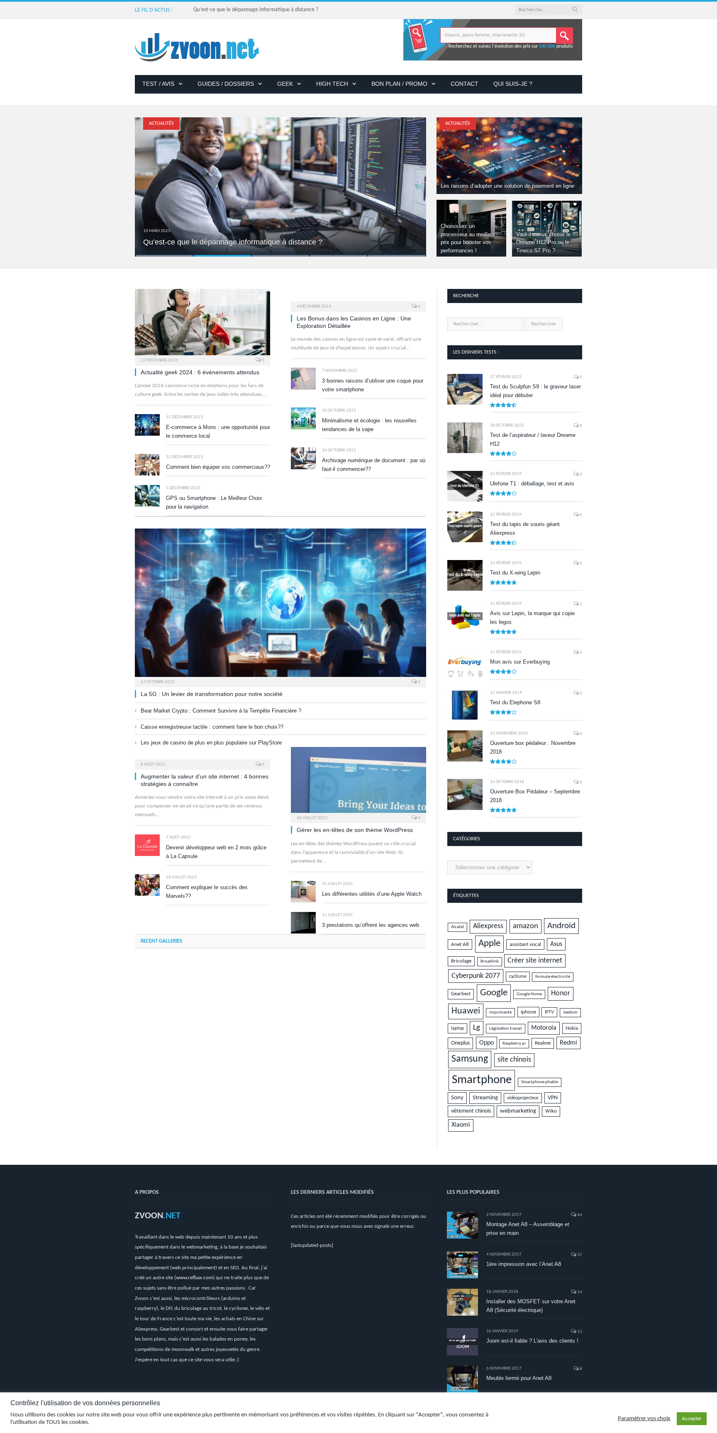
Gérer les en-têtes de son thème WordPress (355, 830)
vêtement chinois (471, 1111)
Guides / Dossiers (226, 83)
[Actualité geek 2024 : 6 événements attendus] (202, 324)
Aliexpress (488, 926)
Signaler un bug (456, 1423)
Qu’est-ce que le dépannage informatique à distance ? (255, 10)
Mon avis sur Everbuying (520, 662)
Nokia (572, 1028)
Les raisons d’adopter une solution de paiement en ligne (507, 186)
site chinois (514, 1059)
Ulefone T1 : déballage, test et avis (532, 483)
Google (493, 993)
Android (561, 925)
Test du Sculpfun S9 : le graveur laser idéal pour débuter (535, 390)
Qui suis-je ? (512, 83)
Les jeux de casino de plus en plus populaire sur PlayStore (211, 743)
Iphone (528, 1012)
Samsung (469, 1059)
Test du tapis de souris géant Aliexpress (525, 528)
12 (579, 1331)
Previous (150, 182)
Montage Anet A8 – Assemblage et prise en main (527, 1228)
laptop (457, 1028)
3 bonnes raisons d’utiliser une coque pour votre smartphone (372, 385)
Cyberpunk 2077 (475, 976)
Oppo (486, 1043)
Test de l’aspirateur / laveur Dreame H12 (533, 439)
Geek (285, 83)
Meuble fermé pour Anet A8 (518, 1378)
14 (579, 1292)
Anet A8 (460, 944)
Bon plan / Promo (399, 83)
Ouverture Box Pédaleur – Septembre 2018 (535, 795)
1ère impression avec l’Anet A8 (523, 1264)
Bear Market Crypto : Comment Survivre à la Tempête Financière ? (221, 711)
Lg (476, 1028)
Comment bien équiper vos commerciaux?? (218, 467)
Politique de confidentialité (552, 1423)
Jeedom (570, 1012)
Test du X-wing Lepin (515, 573)
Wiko (551, 1111)
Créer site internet (534, 960)
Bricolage (461, 961)
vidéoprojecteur (523, 1098)
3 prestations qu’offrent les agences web (370, 925)
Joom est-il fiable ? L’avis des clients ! (532, 1341)
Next (411, 182)
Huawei (465, 1011)
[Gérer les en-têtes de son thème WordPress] (358, 782)
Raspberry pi (514, 1043)
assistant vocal (525, 944)
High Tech (332, 83)
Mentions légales (498, 1423)
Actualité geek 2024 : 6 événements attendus (200, 372)
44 (579, 1215)
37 (579, 1255)
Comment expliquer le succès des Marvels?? (207, 891)
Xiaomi (460, 1125)
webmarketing (518, 1111)
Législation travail (505, 1028)
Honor (560, 993)
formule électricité (552, 977)
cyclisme (518, 976)
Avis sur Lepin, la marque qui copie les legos (532, 617)
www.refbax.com (194, 1277)
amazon (525, 926)
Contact (464, 83)
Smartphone (482, 1080)
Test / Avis (158, 83)
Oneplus (460, 1043)
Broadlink (489, 961)
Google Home (529, 994)
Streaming (485, 1098)
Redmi (568, 1043)
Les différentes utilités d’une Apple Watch (372, 894)
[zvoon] (197, 47)
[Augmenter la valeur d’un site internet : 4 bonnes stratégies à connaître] (202, 755)
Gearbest (461, 994)
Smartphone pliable (539, 1082)
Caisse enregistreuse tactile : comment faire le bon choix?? (212, 727)
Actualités (161, 123)
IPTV (549, 1012)
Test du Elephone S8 (515, 702)
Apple (489, 943)
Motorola (543, 1028)
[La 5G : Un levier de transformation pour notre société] (280, 605)
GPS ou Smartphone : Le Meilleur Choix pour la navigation (214, 502)
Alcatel (457, 927)
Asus (556, 944)
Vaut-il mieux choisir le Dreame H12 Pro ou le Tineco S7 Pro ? (543, 242)
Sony (457, 1098)
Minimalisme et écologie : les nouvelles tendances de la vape (369, 424)
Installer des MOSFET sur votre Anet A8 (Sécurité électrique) (531, 1305)
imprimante (500, 1012)
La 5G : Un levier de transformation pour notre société (212, 694)
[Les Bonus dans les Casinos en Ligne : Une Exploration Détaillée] (358, 297)
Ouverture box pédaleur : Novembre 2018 (533, 747)
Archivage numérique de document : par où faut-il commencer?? (373, 464)
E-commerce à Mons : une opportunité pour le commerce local (218, 431)
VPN (553, 1098)
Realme (543, 1043)
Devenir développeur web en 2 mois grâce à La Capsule (216, 851)
